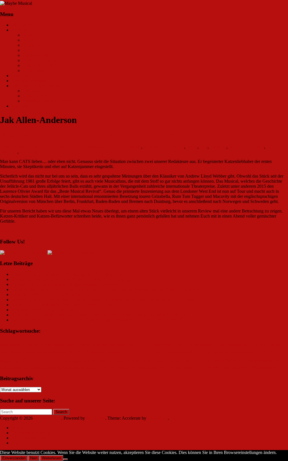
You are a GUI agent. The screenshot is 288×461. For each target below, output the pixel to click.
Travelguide (21, 75)
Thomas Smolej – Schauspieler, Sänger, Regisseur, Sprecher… (66, 284)
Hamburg (113, 352)
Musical (120, 361)
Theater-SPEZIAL (39, 65)
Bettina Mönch (163, 345)
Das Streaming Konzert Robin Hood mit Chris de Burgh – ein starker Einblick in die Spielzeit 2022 (99, 319)
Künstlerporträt (35, 55)
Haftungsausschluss (28, 437)
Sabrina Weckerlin (264, 361)
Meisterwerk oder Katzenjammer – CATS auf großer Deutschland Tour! (104, 134)
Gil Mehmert (94, 352)
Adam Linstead (127, 146)
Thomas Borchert (150, 367)
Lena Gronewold (15, 146)
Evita (39, 352)
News (27, 35)
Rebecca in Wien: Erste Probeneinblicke (46, 294)
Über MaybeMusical (29, 80)
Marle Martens (73, 361)
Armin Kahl (125, 345)
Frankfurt (218, 146)
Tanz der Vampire (116, 367)
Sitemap (18, 427)
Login (16, 442)
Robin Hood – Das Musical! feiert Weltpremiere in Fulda (61, 304)
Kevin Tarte (200, 352)
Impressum (21, 106)
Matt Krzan (30, 151)
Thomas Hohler (180, 367)
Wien (246, 367)
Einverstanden (14, 458)
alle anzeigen (34, 70)
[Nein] (65, 459)
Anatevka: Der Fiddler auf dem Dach (44, 309)
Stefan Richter (35, 95)
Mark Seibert (40, 359)
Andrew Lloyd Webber (163, 146)
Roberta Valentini (226, 360)
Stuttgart (91, 368)
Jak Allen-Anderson (246, 146)
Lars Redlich (220, 352)
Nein (33, 458)
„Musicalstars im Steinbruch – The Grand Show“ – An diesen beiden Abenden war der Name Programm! (104, 289)
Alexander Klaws (36, 344)
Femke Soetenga (55, 352)
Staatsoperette (43, 368)
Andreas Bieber (63, 345)
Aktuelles (19, 30)
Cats (204, 146)
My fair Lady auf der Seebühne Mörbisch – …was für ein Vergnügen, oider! (79, 279)
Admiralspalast (10, 345)
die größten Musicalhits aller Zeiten (238, 345)
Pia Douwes (194, 361)
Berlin (191, 146)
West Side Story (226, 367)
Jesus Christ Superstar (172, 352)
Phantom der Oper (167, 361)
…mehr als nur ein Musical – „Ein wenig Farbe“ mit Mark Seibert (69, 274)
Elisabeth (29, 352)
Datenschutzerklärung (30, 432)
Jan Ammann (138, 351)
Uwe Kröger (203, 368)
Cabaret (181, 344)
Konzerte (30, 50)
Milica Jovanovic (99, 361)
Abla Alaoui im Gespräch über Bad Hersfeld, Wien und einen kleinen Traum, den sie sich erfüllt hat (99, 314)
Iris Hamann (33, 90)
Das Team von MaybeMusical (38, 85)
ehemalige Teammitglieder (45, 101)
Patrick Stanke (139, 361)
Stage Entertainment (68, 368)
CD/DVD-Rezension (41, 60)
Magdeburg (9, 361)
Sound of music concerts (16, 368)
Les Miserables (241, 352)
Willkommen (22, 25)
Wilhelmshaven (265, 367)
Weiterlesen (51, 458)
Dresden (15, 352)
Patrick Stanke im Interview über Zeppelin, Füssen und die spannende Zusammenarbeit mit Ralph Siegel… (106, 299)
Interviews (31, 45)
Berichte (29, 40)
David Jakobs (199, 345)
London (264, 351)
